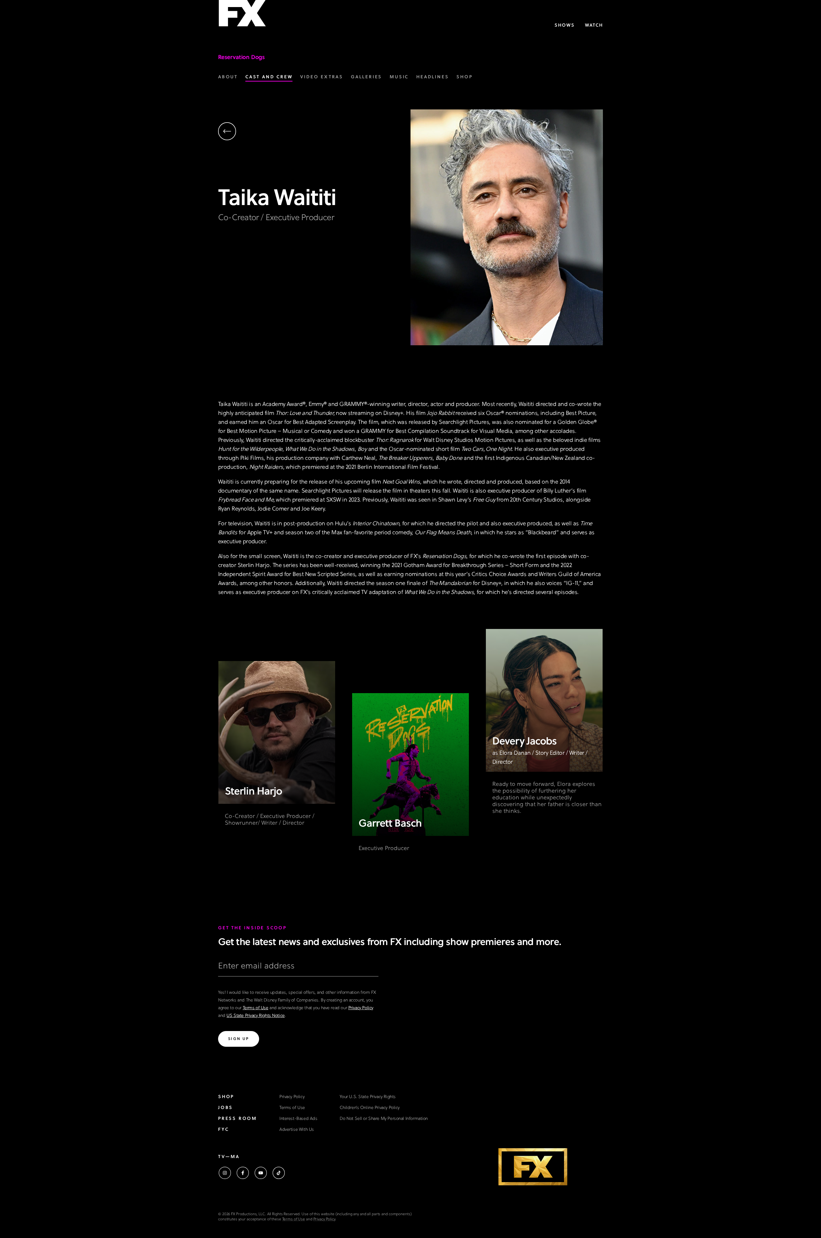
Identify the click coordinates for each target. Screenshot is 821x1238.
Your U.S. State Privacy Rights (367, 1097)
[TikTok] (278, 1173)
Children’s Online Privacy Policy (370, 1107)
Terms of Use (255, 1008)
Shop (226, 1097)
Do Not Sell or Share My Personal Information (384, 1118)
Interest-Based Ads (298, 1118)
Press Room (237, 1118)
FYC (223, 1129)
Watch (594, 25)
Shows (564, 25)
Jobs (225, 1107)
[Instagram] (225, 1173)
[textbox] (298, 968)
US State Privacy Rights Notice (255, 1015)
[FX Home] (242, 15)
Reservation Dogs (241, 57)
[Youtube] (260, 1173)
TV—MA (229, 1157)
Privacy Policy (360, 1008)
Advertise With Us (296, 1129)
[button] (314, 132)
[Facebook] (243, 1173)
